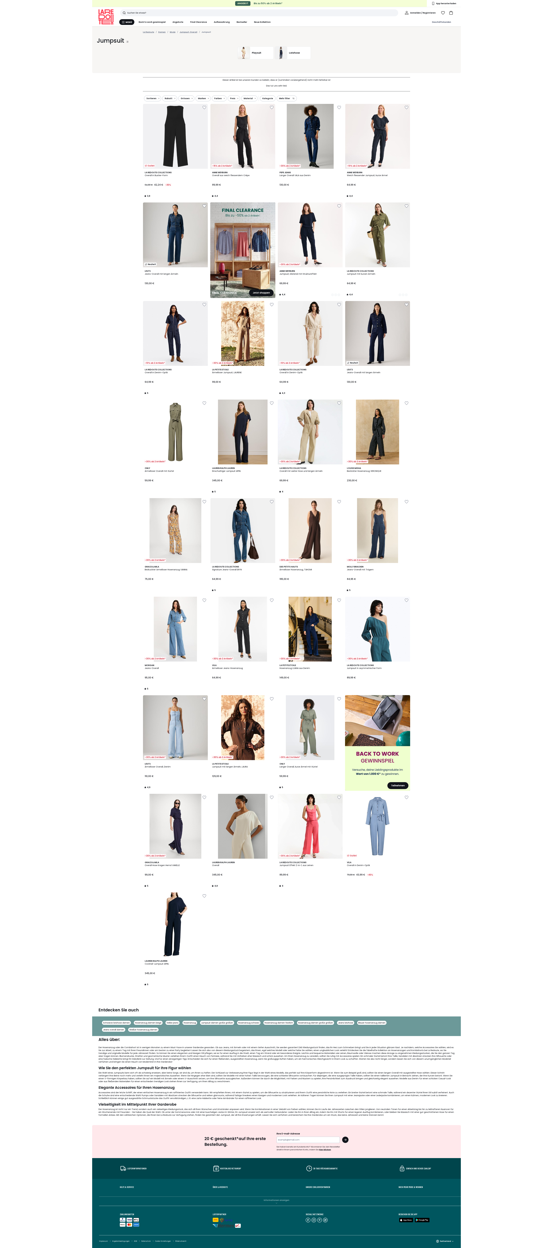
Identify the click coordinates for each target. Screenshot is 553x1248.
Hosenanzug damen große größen (315, 1022)
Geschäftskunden (441, 22)
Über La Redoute (220, 1187)
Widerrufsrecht (180, 1241)
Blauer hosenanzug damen (371, 1022)
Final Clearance (198, 22)
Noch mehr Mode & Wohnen (411, 1187)
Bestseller (242, 22)
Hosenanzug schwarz (248, 1022)
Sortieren (151, 98)
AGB (135, 1241)
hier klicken (325, 1149)
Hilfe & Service (127, 1187)
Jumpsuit (206, 32)
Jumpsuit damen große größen (217, 1022)
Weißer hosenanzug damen (143, 1029)
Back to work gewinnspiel (152, 22)
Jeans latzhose (345, 1022)
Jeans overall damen (113, 1029)
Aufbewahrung (222, 22)
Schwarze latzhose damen (116, 1022)
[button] (451, 12)
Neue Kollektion (262, 22)
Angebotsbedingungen (121, 1241)
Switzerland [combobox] (445, 1241)
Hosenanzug (190, 1022)
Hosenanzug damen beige (148, 1022)
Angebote (178, 22)
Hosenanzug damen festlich (279, 1022)
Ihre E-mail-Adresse (288, 1133)
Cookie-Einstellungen (163, 1241)
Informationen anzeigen (276, 1200)
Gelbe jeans (172, 1022)
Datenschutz (146, 1241)
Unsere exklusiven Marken (318, 1187)
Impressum (103, 1241)
